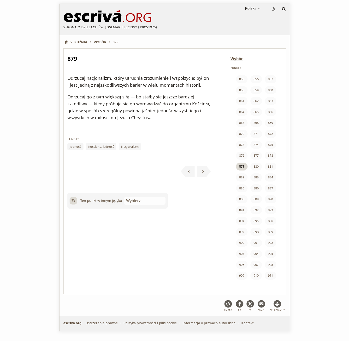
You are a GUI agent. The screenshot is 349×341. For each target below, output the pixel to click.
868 (256, 122)
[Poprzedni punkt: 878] (188, 171)
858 (241, 90)
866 (270, 112)
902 (270, 242)
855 (241, 79)
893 (270, 210)
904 (256, 253)
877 (256, 155)
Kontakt (247, 323)
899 (270, 232)
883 (256, 177)
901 (256, 242)
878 (270, 155)
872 (270, 133)
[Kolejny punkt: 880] (204, 171)
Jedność (75, 146)
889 (256, 199)
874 (256, 144)
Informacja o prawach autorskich (209, 323)
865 (256, 112)
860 (270, 90)
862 (256, 101)
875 (270, 144)
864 (241, 112)
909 (241, 275)
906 (241, 264)
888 (241, 199)
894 (241, 221)
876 (241, 155)
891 (241, 210)
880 (256, 166)
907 (256, 264)
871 (256, 133)
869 (270, 122)
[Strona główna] (67, 42)
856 (256, 79)
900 (241, 242)
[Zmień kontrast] (273, 9)
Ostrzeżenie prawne (101, 323)
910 (256, 275)
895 (256, 221)
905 (270, 253)
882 (241, 177)
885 (241, 188)
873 (241, 144)
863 (270, 101)
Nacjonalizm (130, 146)
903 (241, 253)
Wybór (237, 58)
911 (270, 275)
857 (270, 79)
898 (256, 232)
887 (270, 188)
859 (256, 90)
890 (270, 199)
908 (270, 264)
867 (241, 122)
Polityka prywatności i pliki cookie (150, 323)
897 (241, 232)
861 (241, 101)
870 (241, 133)
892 (256, 210)
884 (270, 177)
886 (256, 188)
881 (270, 166)
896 (270, 221)
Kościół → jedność (101, 146)
